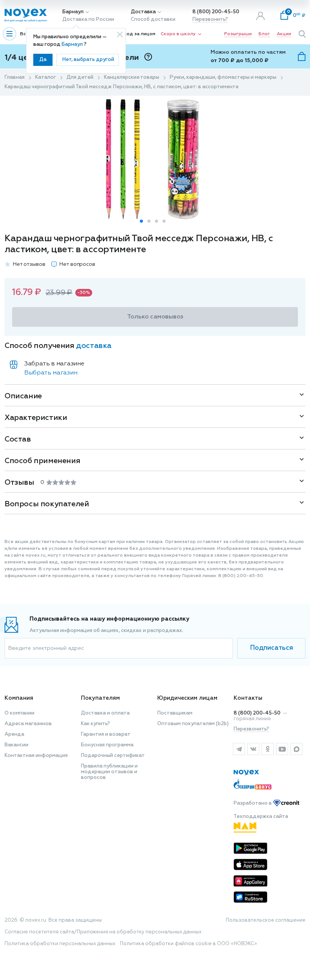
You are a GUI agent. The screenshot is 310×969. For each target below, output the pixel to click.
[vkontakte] (253, 749)
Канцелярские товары (131, 77)
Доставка (143, 11)
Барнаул (73, 11)
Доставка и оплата (105, 713)
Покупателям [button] (100, 698)
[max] (296, 749)
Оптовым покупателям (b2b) (193, 723)
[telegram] (239, 749)
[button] (141, 221)
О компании (19, 713)
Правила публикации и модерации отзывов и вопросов (109, 772)
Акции (284, 34)
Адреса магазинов (28, 723)
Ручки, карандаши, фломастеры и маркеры (223, 77)
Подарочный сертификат (113, 755)
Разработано (253, 803)
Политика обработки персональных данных (60, 943)
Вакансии (16, 745)
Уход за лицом (138, 34)
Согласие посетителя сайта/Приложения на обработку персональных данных (103, 932)
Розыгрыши (238, 34)
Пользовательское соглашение (265, 920)
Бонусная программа (107, 745)
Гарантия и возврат (105, 734)
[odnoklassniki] (267, 749)
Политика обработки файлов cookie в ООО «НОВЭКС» (188, 943)
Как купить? (95, 723)
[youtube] (282, 749)
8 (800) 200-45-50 (215, 11)
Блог (264, 34)
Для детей (80, 77)
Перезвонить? (210, 19)
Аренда (14, 734)
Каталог (45, 77)
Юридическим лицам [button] (187, 698)
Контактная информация (36, 755)
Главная (15, 77)
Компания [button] (19, 698)
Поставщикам (174, 713)
